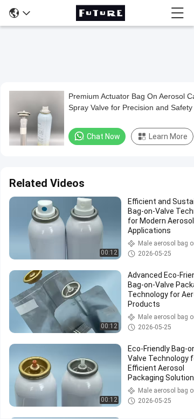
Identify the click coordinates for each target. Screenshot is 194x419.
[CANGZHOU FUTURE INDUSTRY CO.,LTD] (100, 13)
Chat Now (103, 136)
